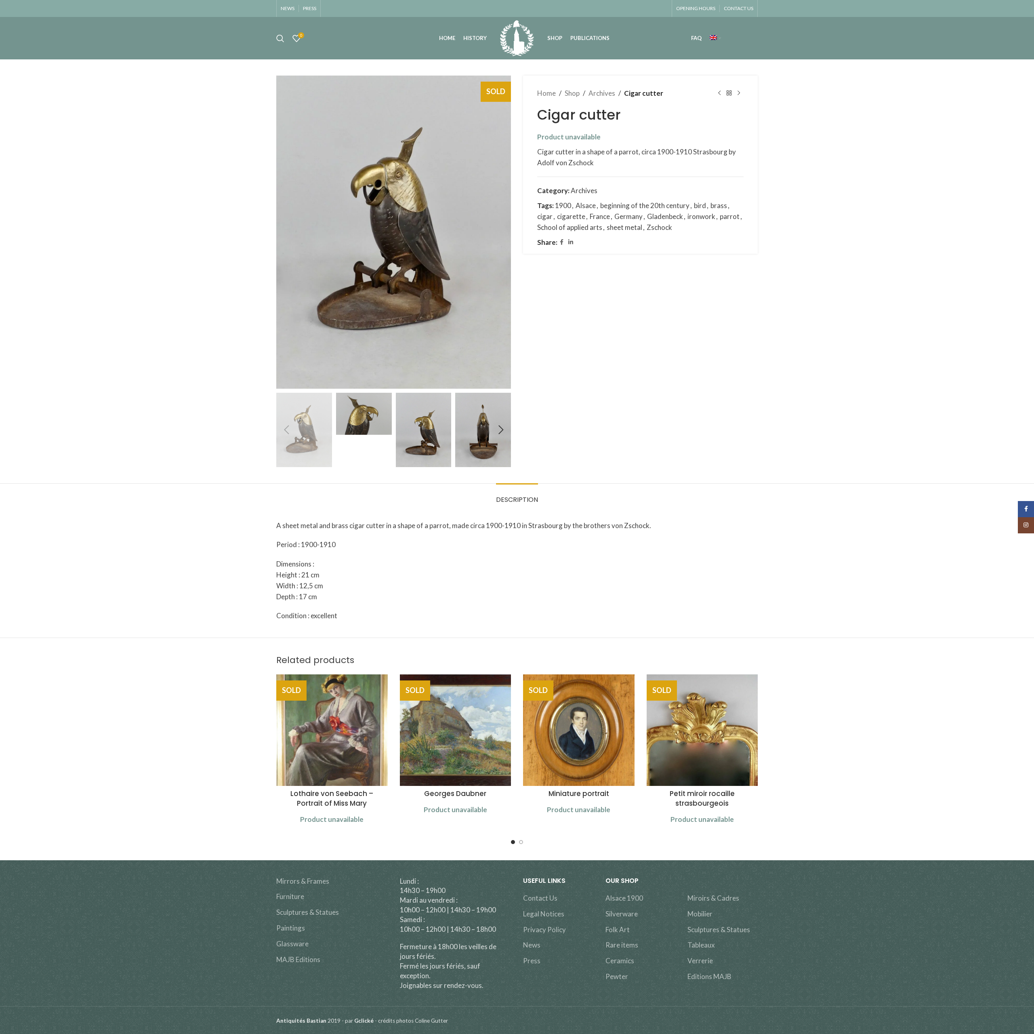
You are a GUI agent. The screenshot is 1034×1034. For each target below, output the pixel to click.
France (600, 216)
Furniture (290, 896)
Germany (628, 216)
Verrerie (700, 960)
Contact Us (540, 898)
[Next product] (739, 93)
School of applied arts (569, 227)
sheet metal (624, 227)
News (531, 945)
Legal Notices (543, 914)
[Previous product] (719, 93)
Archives (601, 93)
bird (700, 205)
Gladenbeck (665, 216)
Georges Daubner (455, 793)
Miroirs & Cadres (713, 898)
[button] (286, 430)
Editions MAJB (709, 976)
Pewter (616, 976)
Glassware (292, 943)
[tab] (517, 495)
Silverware (621, 914)
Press (531, 960)
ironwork (701, 216)
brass (718, 205)
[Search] (280, 38)
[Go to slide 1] (513, 842)
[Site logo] (517, 37)
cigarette (571, 216)
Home (546, 93)
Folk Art (617, 929)
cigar (545, 216)
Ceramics (619, 960)
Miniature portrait (579, 793)
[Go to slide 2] (521, 842)
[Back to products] (729, 93)
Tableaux (701, 945)
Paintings (290, 928)
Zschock (659, 227)
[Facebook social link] (561, 242)
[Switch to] (715, 38)
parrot (730, 216)
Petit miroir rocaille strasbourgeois (702, 798)
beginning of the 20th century (644, 205)
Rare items (621, 945)
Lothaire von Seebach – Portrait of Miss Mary (331, 798)
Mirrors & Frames (302, 881)
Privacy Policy (544, 929)
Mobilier (699, 914)
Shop (572, 93)
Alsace (586, 205)
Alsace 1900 (624, 898)
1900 (563, 205)
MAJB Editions (298, 959)
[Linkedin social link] (571, 242)
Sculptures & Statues (307, 912)
